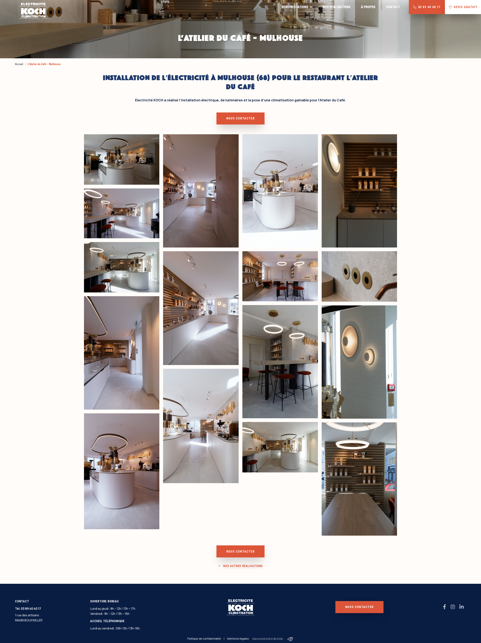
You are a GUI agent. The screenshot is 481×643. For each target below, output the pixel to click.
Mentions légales (238, 638)
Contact (393, 7)
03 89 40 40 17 (31, 609)
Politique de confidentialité (204, 638)
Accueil (19, 64)
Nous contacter (240, 118)
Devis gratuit (465, 7)
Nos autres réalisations (243, 566)
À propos (368, 7)
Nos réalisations (336, 7)
